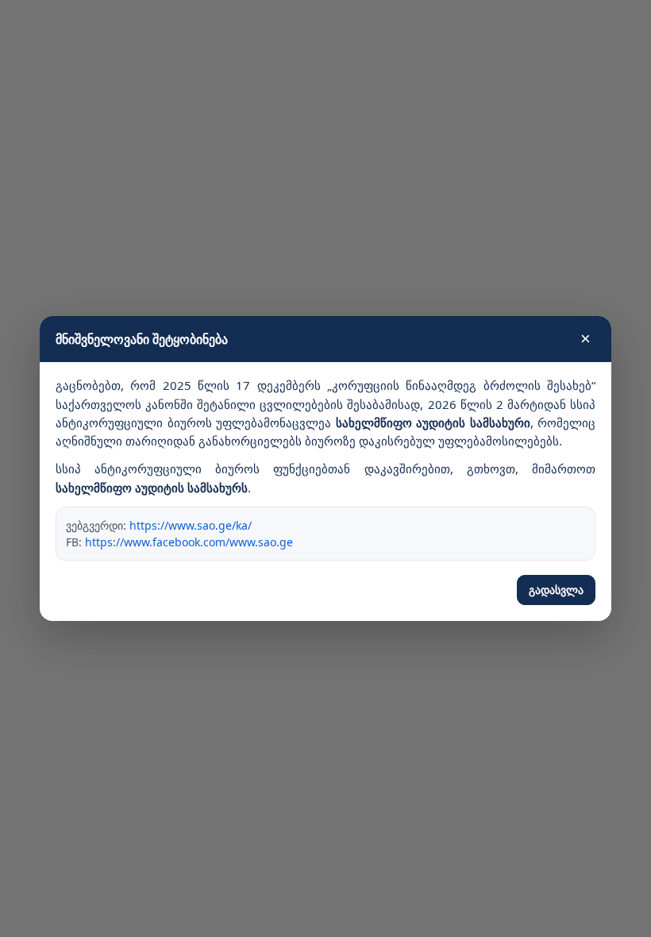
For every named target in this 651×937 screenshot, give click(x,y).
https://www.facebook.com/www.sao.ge (189, 541)
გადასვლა (556, 590)
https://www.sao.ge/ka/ (190, 525)
